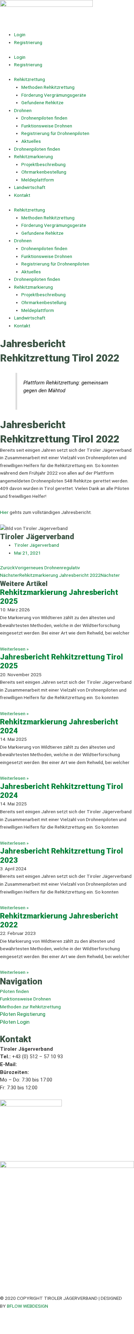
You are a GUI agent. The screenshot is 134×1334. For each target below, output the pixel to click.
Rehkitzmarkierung (33, 156)
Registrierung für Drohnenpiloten (55, 133)
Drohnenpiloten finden (44, 118)
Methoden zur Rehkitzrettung (30, 1006)
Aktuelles (31, 141)
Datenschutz (39, 1321)
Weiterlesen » (14, 649)
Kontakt (22, 195)
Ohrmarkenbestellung (43, 172)
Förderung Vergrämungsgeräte (53, 95)
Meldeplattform (37, 179)
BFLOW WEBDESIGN (27, 1306)
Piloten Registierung (22, 1014)
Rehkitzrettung (29, 79)
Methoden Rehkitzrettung (48, 87)
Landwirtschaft (29, 187)
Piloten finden (14, 991)
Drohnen (23, 110)
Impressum (11, 1321)
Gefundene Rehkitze (42, 102)
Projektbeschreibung (43, 164)
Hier (5, 512)
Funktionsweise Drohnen (46, 125)
